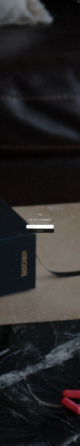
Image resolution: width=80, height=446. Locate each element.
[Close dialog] (78, 1)
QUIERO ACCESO (40, 230)
